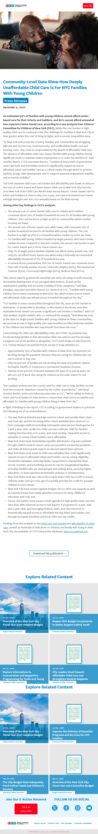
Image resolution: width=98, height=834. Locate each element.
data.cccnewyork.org (76, 531)
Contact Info (53, 823)
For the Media (66, 823)
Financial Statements (83, 823)
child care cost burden (53, 523)
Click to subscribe (26, 809)
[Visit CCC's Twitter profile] (55, 808)
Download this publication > (49, 553)
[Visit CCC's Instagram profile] (78, 808)
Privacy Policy (40, 823)
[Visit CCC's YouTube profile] (89, 808)
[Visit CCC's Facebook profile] (66, 808)
